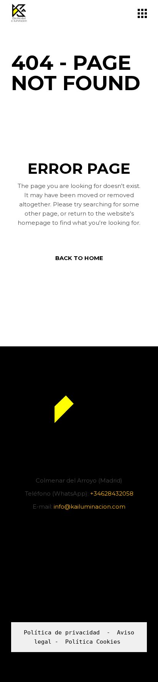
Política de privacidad (62, 632)
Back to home (79, 258)
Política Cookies (92, 641)
